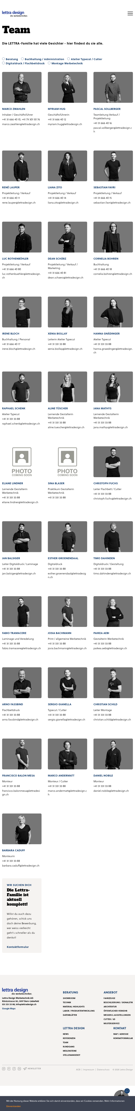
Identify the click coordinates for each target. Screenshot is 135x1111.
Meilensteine (70, 1050)
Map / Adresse (120, 1034)
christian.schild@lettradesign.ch (112, 719)
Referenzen (69, 1038)
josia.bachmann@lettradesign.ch (67, 648)
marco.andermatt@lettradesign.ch (67, 792)
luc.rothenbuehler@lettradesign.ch (21, 275)
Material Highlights (74, 1006)
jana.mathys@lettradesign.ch (110, 427)
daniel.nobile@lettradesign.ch (111, 791)
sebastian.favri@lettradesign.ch (112, 202)
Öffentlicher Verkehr (115, 1010)
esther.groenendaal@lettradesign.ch (67, 575)
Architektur (110, 1006)
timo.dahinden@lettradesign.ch (112, 573)
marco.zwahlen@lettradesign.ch (21, 124)
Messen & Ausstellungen (117, 1014)
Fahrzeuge (109, 998)
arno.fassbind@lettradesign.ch (20, 719)
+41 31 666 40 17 (11, 344)
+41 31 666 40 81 (57, 273)
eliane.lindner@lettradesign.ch (20, 502)
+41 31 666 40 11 (11, 198)
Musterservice (112, 1023)
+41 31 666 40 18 (102, 269)
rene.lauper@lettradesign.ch (19, 202)
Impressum (88, 1069)
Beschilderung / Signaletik (118, 1002)
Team (65, 1042)
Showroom (69, 998)
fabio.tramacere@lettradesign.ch (21, 648)
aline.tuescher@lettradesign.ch (66, 427)
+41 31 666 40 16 (102, 123)
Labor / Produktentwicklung (79, 1010)
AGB (78, 1069)
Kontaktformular (18, 947)
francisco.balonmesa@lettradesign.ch (21, 792)
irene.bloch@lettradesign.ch (18, 349)
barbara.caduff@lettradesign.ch (20, 865)
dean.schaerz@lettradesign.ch (65, 277)
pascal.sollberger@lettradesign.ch (112, 129)
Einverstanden (13, 1106)
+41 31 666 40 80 (11, 269)
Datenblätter (70, 1014)
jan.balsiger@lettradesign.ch (19, 573)
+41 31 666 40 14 (57, 198)
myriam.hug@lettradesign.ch (65, 124)
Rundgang (68, 1046)
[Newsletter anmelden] (32, 1068)
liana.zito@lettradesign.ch (63, 202)
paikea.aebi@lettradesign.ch (110, 648)
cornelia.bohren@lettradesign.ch (112, 274)
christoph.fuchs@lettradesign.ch (112, 498)
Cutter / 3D (109, 1019)
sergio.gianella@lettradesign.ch (66, 719)
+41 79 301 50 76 (31, 119)
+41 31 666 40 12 (57, 119)
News (66, 1034)
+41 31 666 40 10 (11, 119)
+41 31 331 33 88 (57, 344)
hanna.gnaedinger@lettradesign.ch (113, 350)
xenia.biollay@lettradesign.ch (65, 349)
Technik (67, 1002)
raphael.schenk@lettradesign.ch (21, 423)
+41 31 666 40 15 (102, 198)
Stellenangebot (71, 1055)
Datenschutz (103, 1069)
